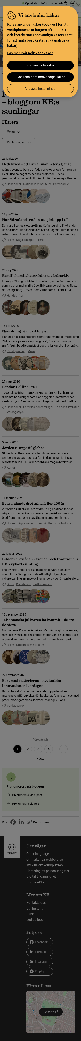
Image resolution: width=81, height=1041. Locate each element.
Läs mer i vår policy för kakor (30, 53)
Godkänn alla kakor (40, 65)
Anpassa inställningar (40, 89)
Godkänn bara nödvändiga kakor (41, 77)
